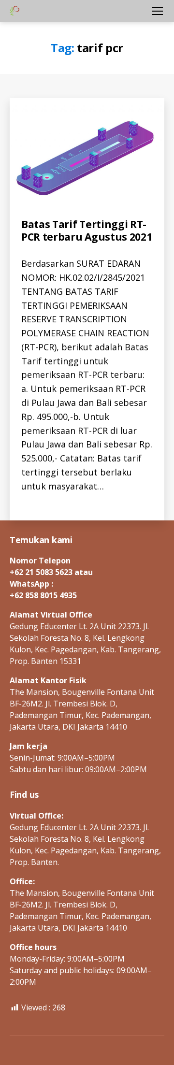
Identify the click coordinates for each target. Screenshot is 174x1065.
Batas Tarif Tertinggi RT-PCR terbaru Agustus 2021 (86, 230)
